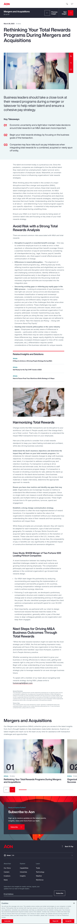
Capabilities (24, 868)
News (6, 880)
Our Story (7, 868)
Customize (7, 921)
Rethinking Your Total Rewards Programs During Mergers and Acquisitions (32, 780)
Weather (39, 876)
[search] (67, 4)
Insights (23, 876)
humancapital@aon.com (22, 683)
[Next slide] (12, 789)
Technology (40, 872)
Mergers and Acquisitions (17, 11)
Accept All (68, 921)
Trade (38, 868)
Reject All (55, 921)
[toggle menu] (72, 4)
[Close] (74, 903)
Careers (6, 872)
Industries (23, 872)
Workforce (39, 880)
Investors (7, 876)
